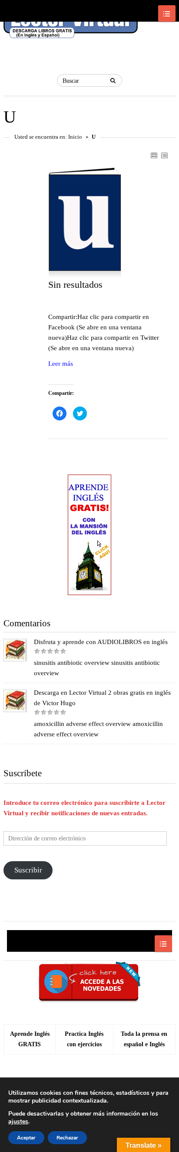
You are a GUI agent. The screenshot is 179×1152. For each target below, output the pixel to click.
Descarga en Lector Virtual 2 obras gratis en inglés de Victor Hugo (102, 697)
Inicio (75, 136)
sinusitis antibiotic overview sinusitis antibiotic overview (97, 668)
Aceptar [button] (26, 1137)
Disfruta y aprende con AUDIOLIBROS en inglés (101, 641)
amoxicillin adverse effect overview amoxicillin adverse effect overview (98, 729)
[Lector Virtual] (70, 26)
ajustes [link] (18, 1121)
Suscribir (28, 870)
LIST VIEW (164, 155)
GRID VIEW (153, 155)
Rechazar (67, 1137)
